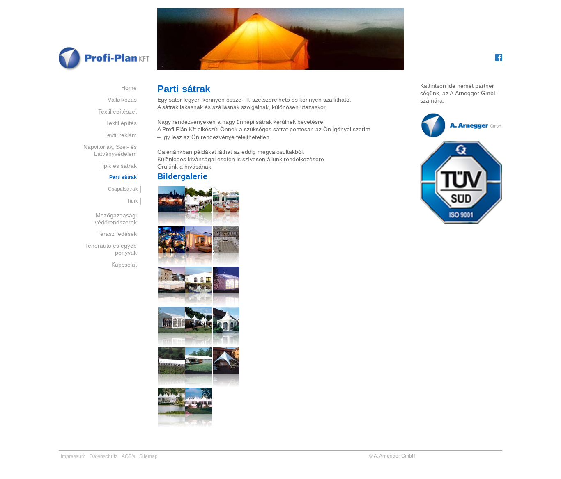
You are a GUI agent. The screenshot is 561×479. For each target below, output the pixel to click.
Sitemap (148, 456)
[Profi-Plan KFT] (104, 70)
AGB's (128, 456)
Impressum (73, 456)
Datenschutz (103, 456)
